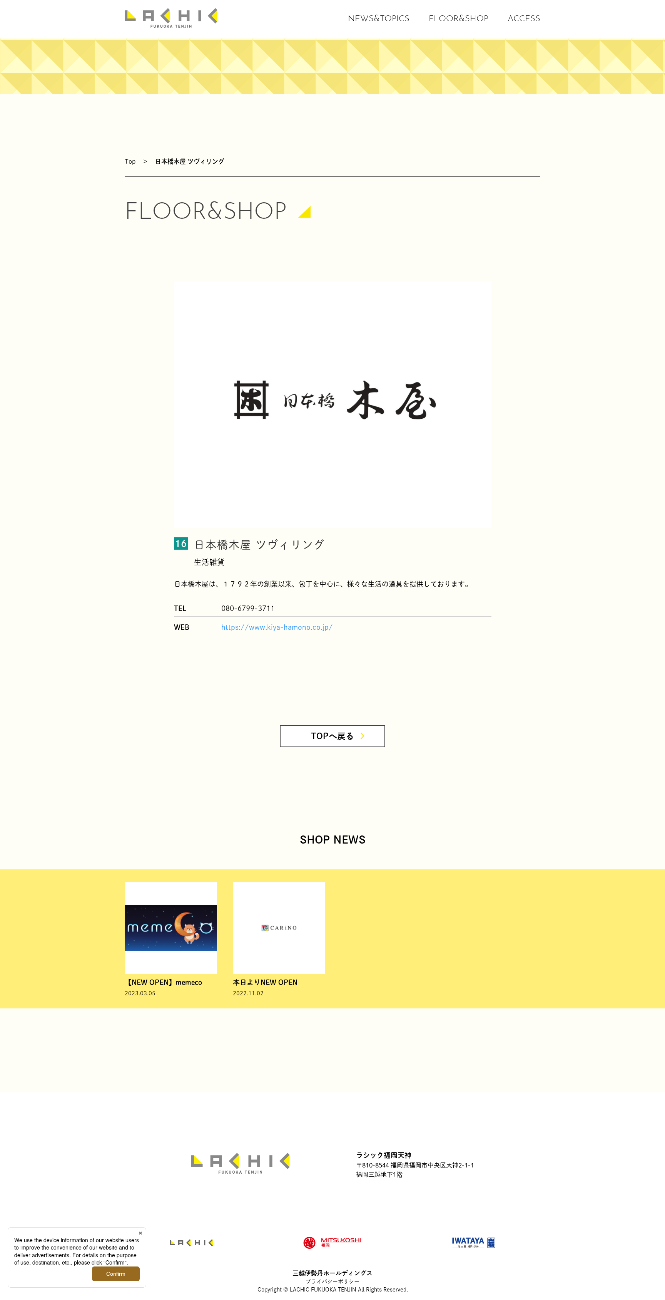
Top (130, 161)
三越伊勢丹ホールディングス (332, 1273)
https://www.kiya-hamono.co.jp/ (277, 627)
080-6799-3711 (248, 608)
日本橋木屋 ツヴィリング (189, 161)
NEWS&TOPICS (378, 19)
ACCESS (524, 19)
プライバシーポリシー (332, 1281)
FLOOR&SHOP (458, 19)
